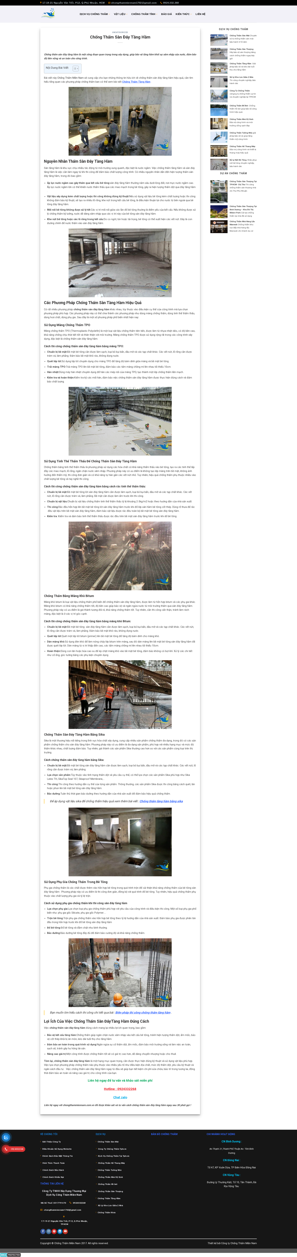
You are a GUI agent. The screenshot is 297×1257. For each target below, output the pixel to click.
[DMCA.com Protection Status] (10, 1254)
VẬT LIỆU (119, 14)
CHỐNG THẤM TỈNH (143, 14)
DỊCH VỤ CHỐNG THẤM (94, 14)
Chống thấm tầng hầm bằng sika (161, 801)
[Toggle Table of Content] (74, 68)
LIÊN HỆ (200, 14)
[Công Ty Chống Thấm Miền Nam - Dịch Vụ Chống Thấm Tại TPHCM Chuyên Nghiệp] (57, 14)
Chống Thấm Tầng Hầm (136, 81)
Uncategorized (120, 32)
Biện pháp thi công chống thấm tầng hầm (142, 1012)
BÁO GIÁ (166, 14)
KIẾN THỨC (183, 14)
